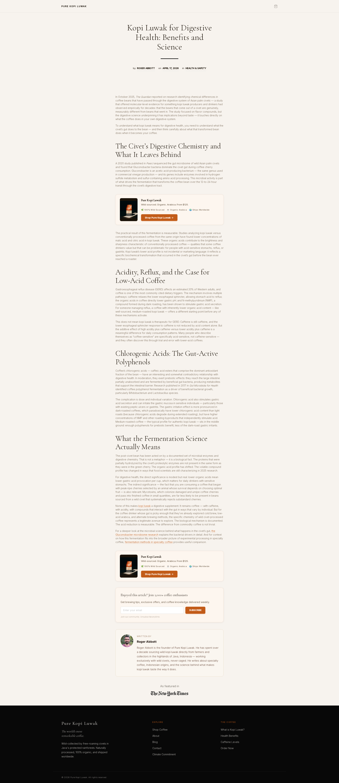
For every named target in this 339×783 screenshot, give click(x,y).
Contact (156, 748)
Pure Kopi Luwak (79, 723)
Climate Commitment (164, 754)
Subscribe (195, 610)
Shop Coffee (160, 729)
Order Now (227, 748)
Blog (155, 741)
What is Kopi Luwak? (233, 729)
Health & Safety (196, 68)
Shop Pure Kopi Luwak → (159, 217)
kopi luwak (144, 505)
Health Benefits (229, 735)
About (155, 735)
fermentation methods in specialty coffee (149, 542)
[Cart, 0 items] (276, 6)
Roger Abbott (146, 68)
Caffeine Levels (230, 741)
